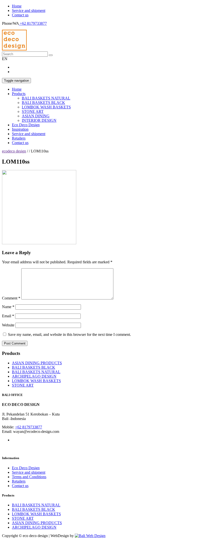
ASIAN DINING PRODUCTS (37, 363)
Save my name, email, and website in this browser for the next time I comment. (69, 334)
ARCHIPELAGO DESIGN (34, 376)
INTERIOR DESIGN (39, 120)
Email (8, 316)
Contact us (20, 15)
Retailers (18, 138)
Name (8, 307)
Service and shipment (28, 10)
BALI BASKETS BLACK (43, 102)
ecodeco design (14, 151)
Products (18, 94)
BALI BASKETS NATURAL (46, 98)
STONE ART (33, 111)
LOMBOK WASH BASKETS (46, 107)
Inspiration (20, 129)
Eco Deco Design (26, 125)
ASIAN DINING (36, 116)
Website (8, 325)
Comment (11, 298)
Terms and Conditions (29, 477)
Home (17, 6)
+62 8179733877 (33, 23)
